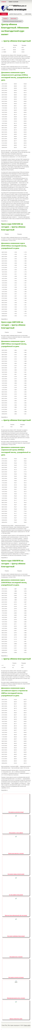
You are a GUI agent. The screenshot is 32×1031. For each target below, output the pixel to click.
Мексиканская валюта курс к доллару (16, 998)
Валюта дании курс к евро (16, 1018)
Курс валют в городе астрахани (16, 977)
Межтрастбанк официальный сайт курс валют (16, 915)
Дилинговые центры (15, 14)
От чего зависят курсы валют (16, 894)
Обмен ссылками (13, 1)
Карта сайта (27, 1025)
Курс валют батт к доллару (16, 956)
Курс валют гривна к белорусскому (16, 874)
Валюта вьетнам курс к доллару (16, 853)
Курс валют (13, 18)
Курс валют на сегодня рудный (16, 812)
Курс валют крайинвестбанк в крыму (16, 936)
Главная (3, 1)
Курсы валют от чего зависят (16, 832)
